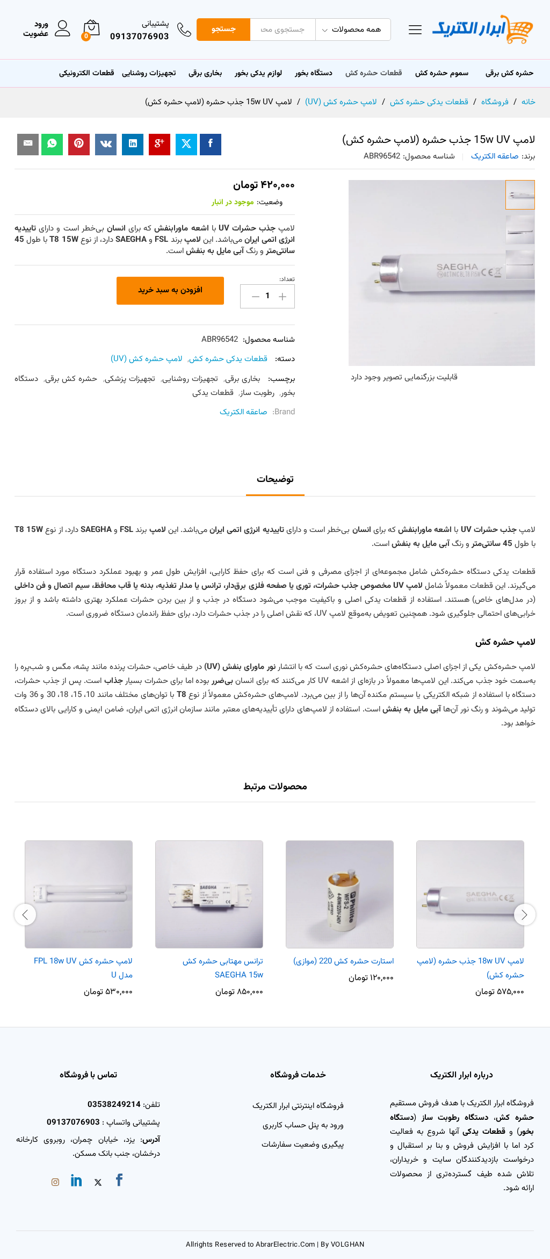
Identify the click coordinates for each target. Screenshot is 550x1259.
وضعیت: (270, 202)
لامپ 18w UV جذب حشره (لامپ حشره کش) (470, 968)
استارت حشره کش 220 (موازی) (343, 961)
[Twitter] (98, 1184)
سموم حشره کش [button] (441, 73)
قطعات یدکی (213, 393)
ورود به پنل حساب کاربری (303, 1125)
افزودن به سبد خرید (170, 290)
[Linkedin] (77, 1182)
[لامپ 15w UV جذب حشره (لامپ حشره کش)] (210, 144)
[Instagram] (55, 1183)
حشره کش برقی (71, 379)
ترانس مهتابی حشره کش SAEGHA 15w (223, 968)
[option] (470, 913)
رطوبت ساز (257, 393)
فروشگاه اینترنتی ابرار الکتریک (298, 1106)
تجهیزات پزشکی (130, 379)
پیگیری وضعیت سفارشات (303, 1145)
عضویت (35, 34)
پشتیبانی (155, 24)
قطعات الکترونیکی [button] (86, 73)
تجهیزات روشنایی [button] (149, 73)
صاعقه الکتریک (495, 156)
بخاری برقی (205, 73)
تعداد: (287, 279)
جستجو (224, 29)
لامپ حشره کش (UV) (147, 359)
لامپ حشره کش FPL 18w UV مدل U (83, 968)
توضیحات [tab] (275, 480)
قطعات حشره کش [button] (373, 73)
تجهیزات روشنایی (190, 379)
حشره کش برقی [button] (510, 73)
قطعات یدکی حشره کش (228, 359)
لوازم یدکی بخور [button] (258, 73)
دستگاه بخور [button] (313, 73)
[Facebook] (119, 1182)
